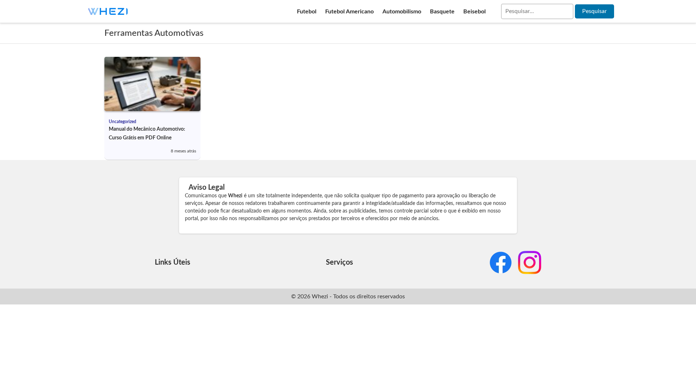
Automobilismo (401, 11)
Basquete (442, 11)
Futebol (306, 11)
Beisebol (474, 11)
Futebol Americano (349, 11)
